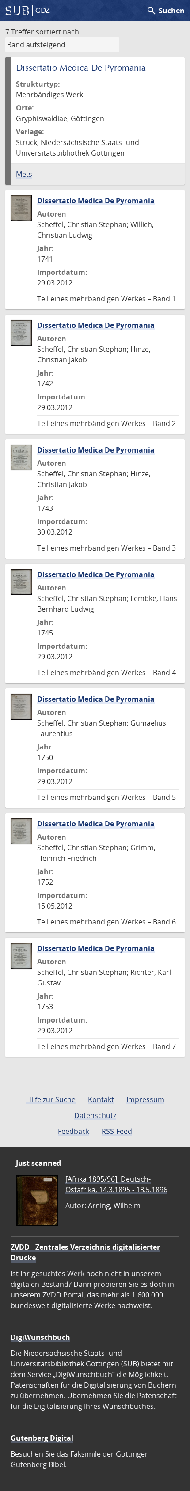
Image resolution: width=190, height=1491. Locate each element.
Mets (24, 174)
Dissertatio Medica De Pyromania (96, 200)
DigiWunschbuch (40, 1337)
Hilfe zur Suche (51, 1099)
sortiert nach (57, 32)
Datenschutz (95, 1115)
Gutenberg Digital (42, 1438)
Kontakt (101, 1099)
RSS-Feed (117, 1131)
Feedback (73, 1131)
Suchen (165, 10)
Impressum (145, 1099)
